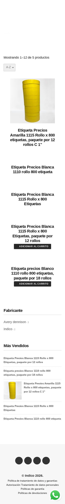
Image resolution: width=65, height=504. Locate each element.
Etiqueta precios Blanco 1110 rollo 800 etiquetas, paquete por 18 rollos (32, 273)
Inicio (7, 32)
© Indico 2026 (32, 475)
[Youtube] (37, 460)
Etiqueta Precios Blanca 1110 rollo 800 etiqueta (32, 169)
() (53, 22)
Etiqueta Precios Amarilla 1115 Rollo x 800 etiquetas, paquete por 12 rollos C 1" (32, 137)
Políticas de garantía (32, 488)
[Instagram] (46, 460)
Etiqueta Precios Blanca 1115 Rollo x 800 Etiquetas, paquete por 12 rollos (32, 233)
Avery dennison (15, 322)
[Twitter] (28, 460)
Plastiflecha (13, 14)
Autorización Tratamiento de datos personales (32, 484)
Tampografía (13, 22)
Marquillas (12, 18)
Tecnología (32, 22)
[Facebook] (19, 460)
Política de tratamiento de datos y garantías (32, 480)
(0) (58, 6)
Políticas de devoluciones (32, 493)
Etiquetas (40, 18)
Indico (8, 329)
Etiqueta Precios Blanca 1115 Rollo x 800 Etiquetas (32, 199)
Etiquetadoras (34, 14)
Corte (27, 18)
